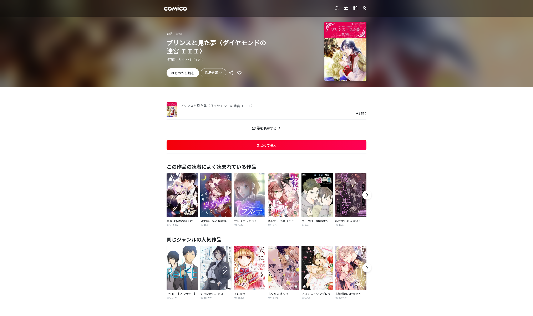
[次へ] (366, 195)
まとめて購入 (266, 145)
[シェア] (231, 72)
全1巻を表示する (264, 127)
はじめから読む (182, 72)
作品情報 (211, 72)
